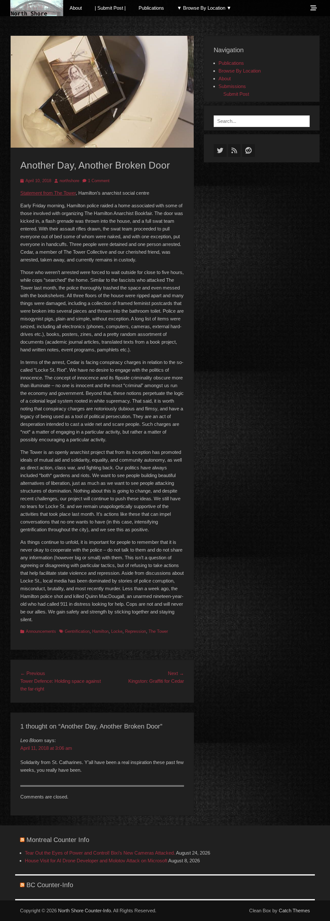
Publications (151, 8)
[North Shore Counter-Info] (36, 8)
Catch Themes (294, 910)
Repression (135, 631)
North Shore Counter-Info (84, 910)
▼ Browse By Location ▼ (204, 8)
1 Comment (99, 180)
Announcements (41, 631)
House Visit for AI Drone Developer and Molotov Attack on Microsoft (96, 860)
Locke (116, 631)
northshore (69, 180)
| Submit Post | (110, 8)
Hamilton (100, 631)
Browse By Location (239, 70)
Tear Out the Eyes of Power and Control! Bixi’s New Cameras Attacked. (100, 853)
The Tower (158, 631)
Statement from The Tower (48, 193)
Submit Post (236, 94)
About (76, 8)
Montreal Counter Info (57, 839)
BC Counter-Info (49, 884)
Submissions (232, 86)
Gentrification (77, 631)
